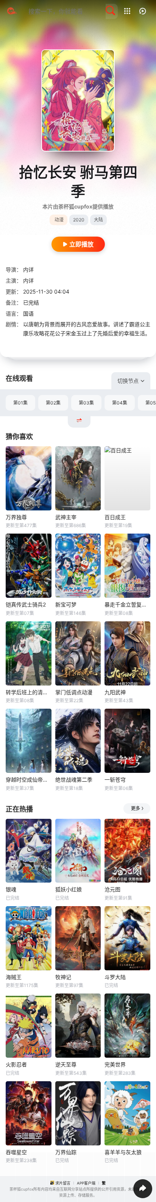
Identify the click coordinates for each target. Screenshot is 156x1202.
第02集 (53, 403)
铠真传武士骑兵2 (26, 604)
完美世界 (115, 1064)
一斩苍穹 (115, 779)
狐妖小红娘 (68, 889)
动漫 (59, 220)
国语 (28, 313)
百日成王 (115, 517)
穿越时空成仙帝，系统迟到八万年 (28, 779)
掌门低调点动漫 (73, 692)
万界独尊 (16, 517)
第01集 (20, 403)
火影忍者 (16, 1064)
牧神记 (63, 977)
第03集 (86, 403)
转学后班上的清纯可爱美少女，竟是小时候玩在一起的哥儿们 (28, 692)
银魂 (11, 889)
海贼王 (14, 977)
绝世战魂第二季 (73, 779)
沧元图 (112, 889)
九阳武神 (115, 692)
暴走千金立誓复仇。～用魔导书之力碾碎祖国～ (127, 604)
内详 (28, 269)
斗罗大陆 (115, 977)
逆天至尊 (65, 1064)
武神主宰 (65, 517)
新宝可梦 (65, 604)
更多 (135, 808)
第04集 (119, 403)
